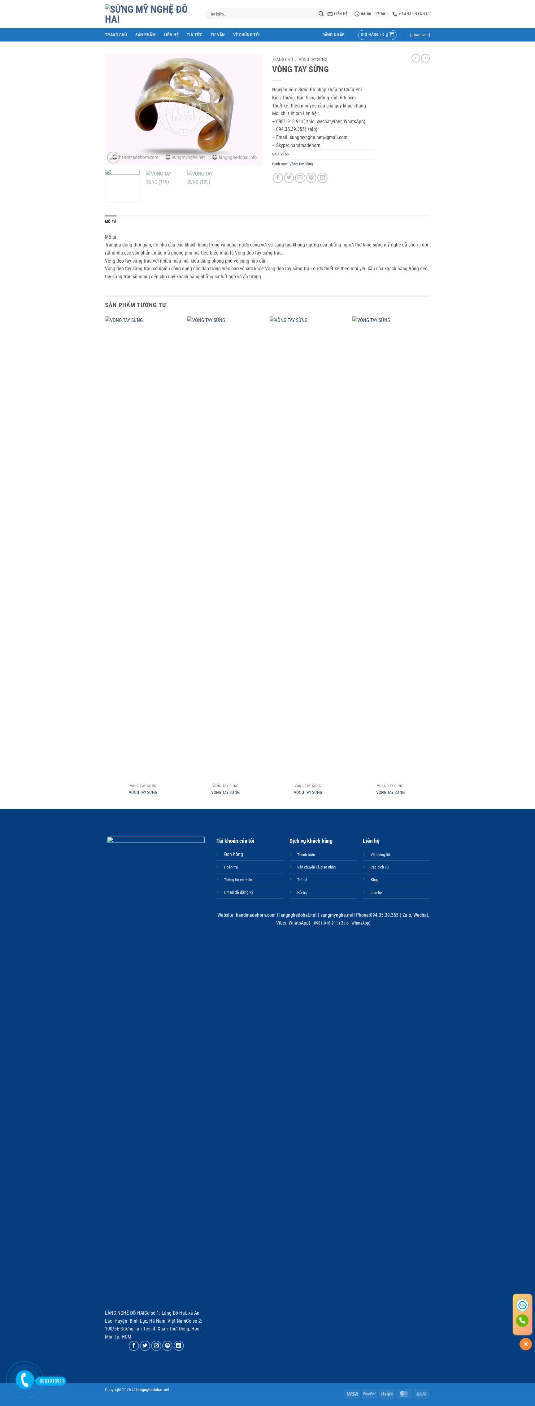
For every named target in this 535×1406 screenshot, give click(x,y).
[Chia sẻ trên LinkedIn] (322, 178)
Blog (374, 879)
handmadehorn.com (255, 915)
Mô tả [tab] (110, 221)
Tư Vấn (218, 34)
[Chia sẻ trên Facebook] (278, 178)
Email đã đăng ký (238, 892)
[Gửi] (321, 14)
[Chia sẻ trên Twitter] (289, 178)
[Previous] (115, 109)
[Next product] (415, 58)
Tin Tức (194, 34)
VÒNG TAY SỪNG (143, 792)
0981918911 (52, 1381)
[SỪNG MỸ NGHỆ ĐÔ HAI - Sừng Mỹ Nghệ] (150, 14)
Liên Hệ (171, 34)
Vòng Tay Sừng (313, 59)
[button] (333, 35)
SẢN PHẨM (145, 34)
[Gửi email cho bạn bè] (300, 178)
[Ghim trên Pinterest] (311, 178)
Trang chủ (282, 59)
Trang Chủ (116, 34)
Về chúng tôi (246, 34)
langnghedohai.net (298, 915)
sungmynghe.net (336, 915)
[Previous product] (425, 58)
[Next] (252, 109)
